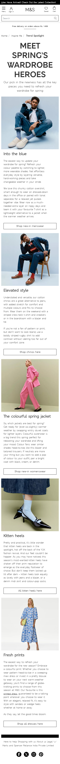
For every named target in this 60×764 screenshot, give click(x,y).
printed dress (10, 693)
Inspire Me (17, 35)
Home (4, 35)
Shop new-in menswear (30, 226)
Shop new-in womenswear (30, 471)
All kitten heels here (30, 590)
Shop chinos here (30, 352)
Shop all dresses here (30, 723)
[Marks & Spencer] (30, 11)
